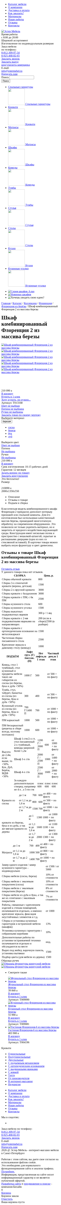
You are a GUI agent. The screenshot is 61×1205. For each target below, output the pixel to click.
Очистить (7, 1199)
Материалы (14, 16)
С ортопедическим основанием (26, 1066)
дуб (10, 436)
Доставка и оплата (18, 10)
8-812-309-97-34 (10, 52)
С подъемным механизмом (23, 1063)
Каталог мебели (17, 4)
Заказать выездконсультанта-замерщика (15, 63)
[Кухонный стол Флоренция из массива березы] (34, 1004)
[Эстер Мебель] (10, 31)
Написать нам (9, 74)
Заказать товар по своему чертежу (21, 415)
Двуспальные (16, 1060)
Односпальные (16, 1053)
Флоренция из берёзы (13, 306)
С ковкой (13, 1072)
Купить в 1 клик (10, 396)
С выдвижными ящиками (23, 1069)
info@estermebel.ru (11, 71)
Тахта (11, 1075)
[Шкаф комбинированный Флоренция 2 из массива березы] (30, 347)
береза (11, 430)
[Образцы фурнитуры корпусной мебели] (25, 963)
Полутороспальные (19, 1056)
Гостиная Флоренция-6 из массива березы (32, 1030)
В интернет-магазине (20, 1081)
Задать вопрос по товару (15, 472)
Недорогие (14, 1084)
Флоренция (45, 303)
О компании (15, 7)
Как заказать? (16, 13)
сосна (11, 427)
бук (10, 433)
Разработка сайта (11, 1183)
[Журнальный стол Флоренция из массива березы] (34, 980)
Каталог (17, 303)
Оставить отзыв (10, 568)
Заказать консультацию (14, 475)
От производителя (18, 1078)
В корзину (7, 393)
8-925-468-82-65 (10, 55)
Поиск (5, 77)
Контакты (13, 25)
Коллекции (30, 303)
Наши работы (16, 19)
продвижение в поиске (37, 1183)
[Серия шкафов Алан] (21, 291)
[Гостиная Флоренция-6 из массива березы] (34, 1027)
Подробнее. (8, 1171)
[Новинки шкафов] (19, 294)
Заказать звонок (10, 58)
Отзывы (12, 22)
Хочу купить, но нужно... (16, 399)
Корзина (6, 1192)
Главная (6, 303)
